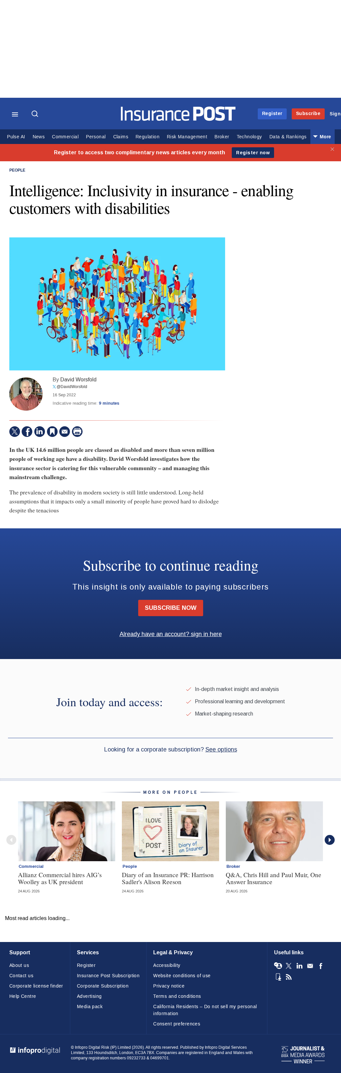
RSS (289, 977)
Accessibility (166, 965)
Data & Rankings (288, 137)
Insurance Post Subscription (108, 976)
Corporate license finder (36, 986)
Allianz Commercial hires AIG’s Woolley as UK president (60, 878)
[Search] (35, 114)
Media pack (90, 1007)
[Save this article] (52, 431)
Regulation (148, 137)
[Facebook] (27, 431)
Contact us (21, 976)
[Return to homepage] (178, 119)
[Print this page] (77, 431)
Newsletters (310, 966)
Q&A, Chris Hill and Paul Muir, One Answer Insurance (273, 878)
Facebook (321, 966)
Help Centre (22, 996)
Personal (96, 137)
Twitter (289, 966)
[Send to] (64, 431)
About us (19, 965)
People (17, 170)
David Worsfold (78, 379)
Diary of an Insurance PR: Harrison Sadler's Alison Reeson (168, 878)
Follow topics (278, 966)
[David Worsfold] (26, 394)
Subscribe (308, 113)
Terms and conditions (177, 996)
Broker (221, 137)
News (39, 137)
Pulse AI (16, 137)
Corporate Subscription (103, 986)
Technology (249, 137)
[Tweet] (14, 431)
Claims (120, 137)
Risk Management (187, 137)
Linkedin (299, 966)
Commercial (65, 137)
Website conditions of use (182, 976)
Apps (278, 977)
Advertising (89, 996)
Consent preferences (176, 1024)
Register (272, 113)
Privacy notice (168, 986)
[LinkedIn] (39, 431)
